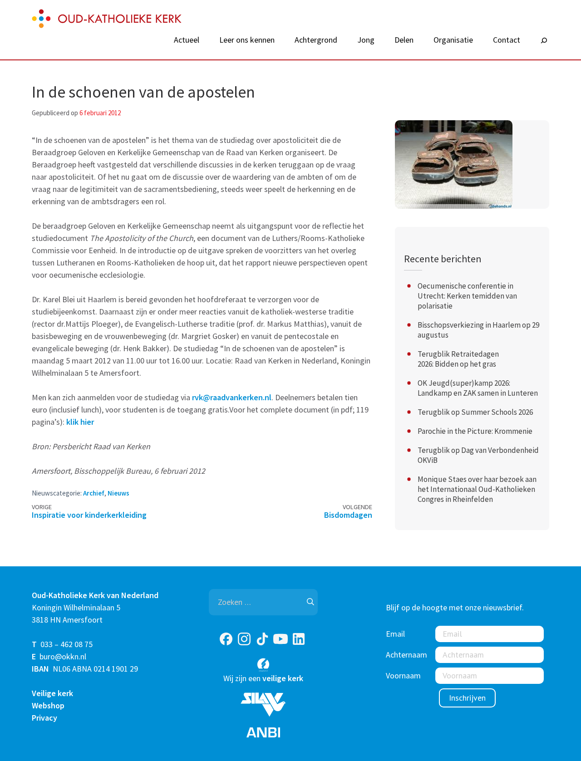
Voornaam (403, 675)
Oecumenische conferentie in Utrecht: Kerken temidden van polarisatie (467, 296)
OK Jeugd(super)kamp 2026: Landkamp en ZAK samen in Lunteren (478, 388)
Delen (404, 40)
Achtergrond (316, 40)
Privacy (44, 717)
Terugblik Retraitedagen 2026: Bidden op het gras (458, 359)
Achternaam (406, 654)
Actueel (186, 40)
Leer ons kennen (247, 40)
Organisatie (453, 40)
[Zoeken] (543, 41)
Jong (365, 40)
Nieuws (118, 493)
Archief (93, 493)
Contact (506, 40)
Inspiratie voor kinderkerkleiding (89, 515)
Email (395, 633)
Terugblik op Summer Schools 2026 (475, 412)
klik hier (80, 422)
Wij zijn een (263, 678)
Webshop (48, 705)
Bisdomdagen (348, 515)
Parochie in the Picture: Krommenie (475, 431)
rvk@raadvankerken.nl (231, 397)
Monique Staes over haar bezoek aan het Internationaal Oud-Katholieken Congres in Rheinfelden (477, 489)
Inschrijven (467, 697)
